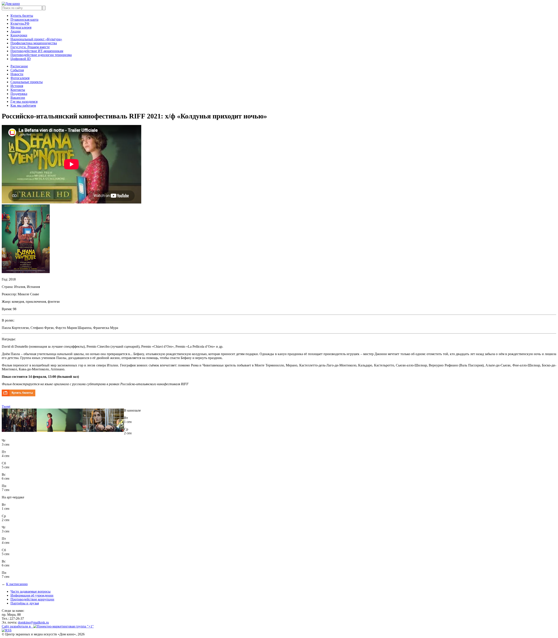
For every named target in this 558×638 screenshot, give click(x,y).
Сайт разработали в (17, 626)
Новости (16, 74)
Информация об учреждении (31, 595)
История (16, 86)
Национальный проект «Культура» (36, 39)
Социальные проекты (26, 82)
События (17, 70)
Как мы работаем (23, 105)
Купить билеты (21, 15)
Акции (15, 31)
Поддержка (18, 94)
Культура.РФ (19, 23)
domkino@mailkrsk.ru (33, 622)
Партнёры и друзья (24, 603)
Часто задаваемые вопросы (30, 591)
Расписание (19, 66)
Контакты (17, 90)
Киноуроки (18, 35)
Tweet (6, 406)
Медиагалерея (20, 27)
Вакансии (17, 97)
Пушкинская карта (24, 19)
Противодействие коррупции (32, 599)
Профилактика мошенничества (33, 43)
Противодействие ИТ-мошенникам (36, 51)
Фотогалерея (19, 78)
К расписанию (17, 584)
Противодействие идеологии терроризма (41, 55)
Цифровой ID (20, 59)
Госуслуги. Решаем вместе (30, 47)
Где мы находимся (23, 101)
